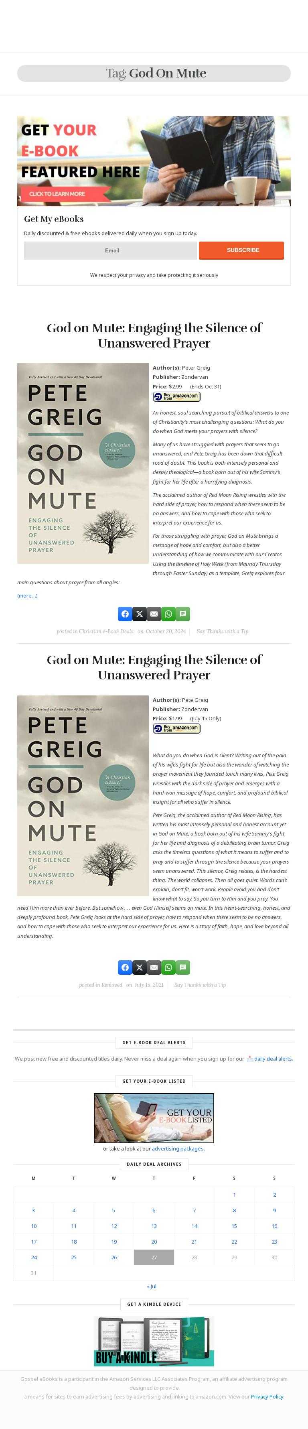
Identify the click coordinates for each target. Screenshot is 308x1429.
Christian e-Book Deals (106, 631)
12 (114, 1226)
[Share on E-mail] (154, 614)
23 (274, 1241)
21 (194, 1241)
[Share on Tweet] (139, 614)
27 (154, 1257)
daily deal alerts (273, 1058)
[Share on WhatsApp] (168, 614)
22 (234, 1241)
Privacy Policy (267, 1396)
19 (114, 1241)
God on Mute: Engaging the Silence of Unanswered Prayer (154, 335)
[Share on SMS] (183, 614)
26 (114, 1257)
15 (234, 1226)
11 (74, 1226)
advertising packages (178, 1148)
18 (74, 1241)
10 (33, 1226)
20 (154, 1241)
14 (194, 1226)
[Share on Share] (125, 614)
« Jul (151, 1286)
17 (33, 1241)
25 (74, 1257)
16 (274, 1226)
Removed (111, 985)
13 (154, 1226)
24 (33, 1257)
